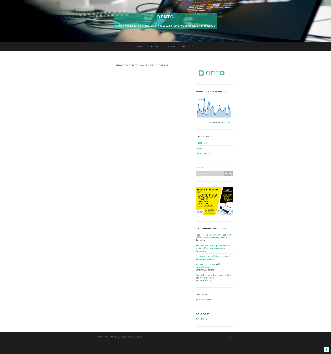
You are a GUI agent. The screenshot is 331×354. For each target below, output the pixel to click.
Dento (165, 16)
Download (153, 46)
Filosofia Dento (202, 142)
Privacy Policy (119, 337)
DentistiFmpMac (203, 153)
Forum (139, 46)
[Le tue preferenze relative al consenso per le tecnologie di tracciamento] (326, 349)
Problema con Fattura (205, 264)
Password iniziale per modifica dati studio (214, 234)
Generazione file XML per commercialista (214, 275)
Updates (199, 148)
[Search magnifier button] (230, 173)
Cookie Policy (135, 337)
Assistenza (187, 46)
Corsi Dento (170, 46)
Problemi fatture (203, 256)
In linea (203, 299)
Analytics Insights (225, 122)
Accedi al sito (201, 319)
